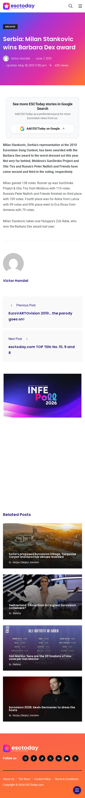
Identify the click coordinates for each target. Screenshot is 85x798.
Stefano (17, 613)
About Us (8, 779)
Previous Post (26, 305)
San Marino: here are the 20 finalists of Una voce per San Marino (40, 657)
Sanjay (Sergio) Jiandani (26, 562)
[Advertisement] (42, 465)
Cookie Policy (42, 779)
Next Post (15, 339)
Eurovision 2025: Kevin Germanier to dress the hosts (42, 708)
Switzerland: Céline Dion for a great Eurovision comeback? (42, 606)
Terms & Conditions (66, 779)
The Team (24, 779)
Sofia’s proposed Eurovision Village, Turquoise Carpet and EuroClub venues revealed (42, 555)
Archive (10, 26)
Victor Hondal (15, 280)
